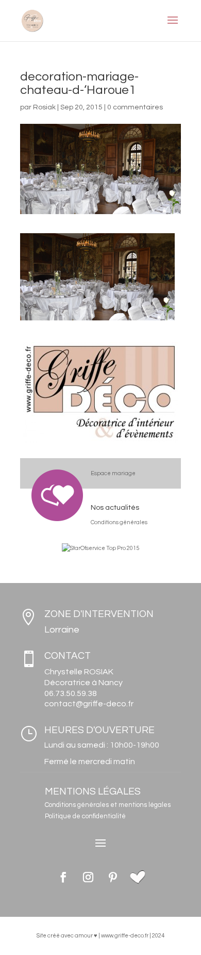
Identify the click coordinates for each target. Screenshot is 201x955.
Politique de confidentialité (85, 816)
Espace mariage (113, 473)
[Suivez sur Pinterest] (113, 877)
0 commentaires (135, 107)
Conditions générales (119, 522)
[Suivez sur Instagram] (88, 877)
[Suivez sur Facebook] (63, 877)
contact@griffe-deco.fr (88, 704)
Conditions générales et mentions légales (108, 804)
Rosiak (44, 107)
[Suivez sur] (137, 877)
